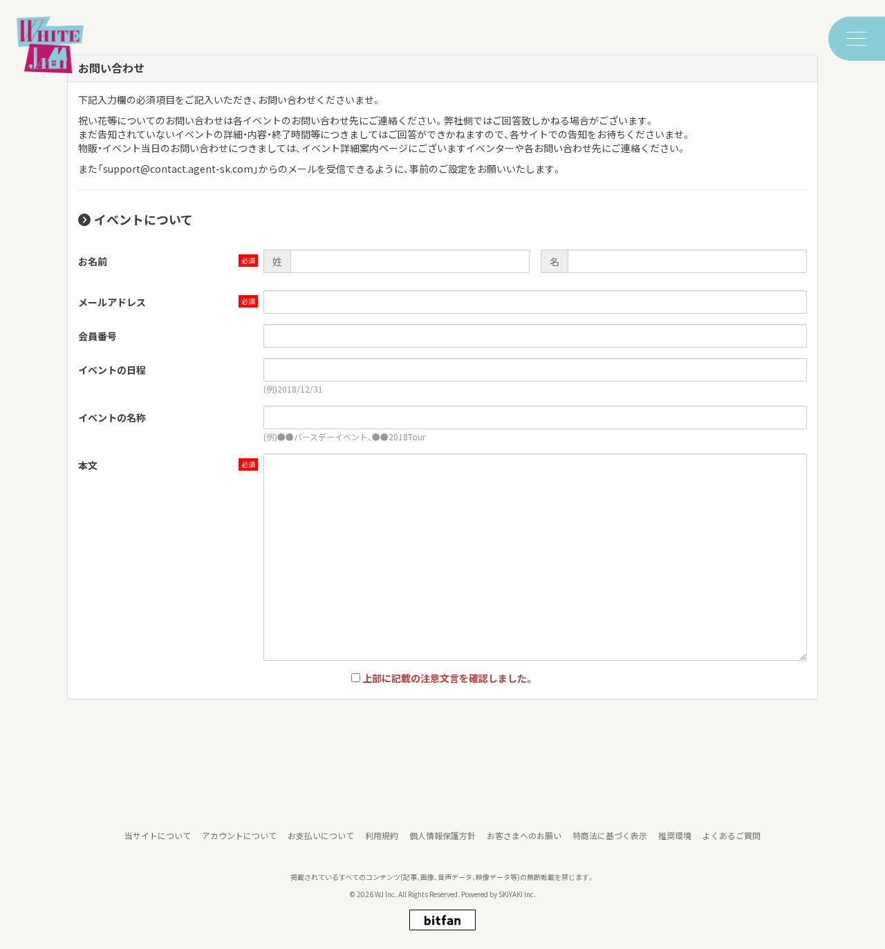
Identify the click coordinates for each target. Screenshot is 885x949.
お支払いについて (321, 835)
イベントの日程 (112, 370)
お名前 (92, 261)
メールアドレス (112, 302)
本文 (87, 465)
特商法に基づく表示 (609, 835)
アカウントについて (239, 835)
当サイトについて (157, 835)
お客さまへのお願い (524, 835)
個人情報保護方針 (442, 835)
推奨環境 (674, 835)
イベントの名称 (112, 417)
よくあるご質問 (731, 835)
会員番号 (97, 336)
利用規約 (381, 835)
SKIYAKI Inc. (517, 894)
